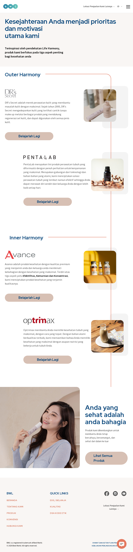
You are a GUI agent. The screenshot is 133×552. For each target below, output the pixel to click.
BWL (10, 493)
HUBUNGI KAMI (15, 526)
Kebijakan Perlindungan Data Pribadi (109, 546)
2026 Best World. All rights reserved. (22, 545)
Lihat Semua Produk (103, 458)
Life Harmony (50, 48)
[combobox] (120, 6)
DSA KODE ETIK (58, 513)
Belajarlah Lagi (29, 136)
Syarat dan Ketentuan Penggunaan (109, 543)
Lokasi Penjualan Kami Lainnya (97, 6)
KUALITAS (55, 506)
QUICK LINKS (59, 493)
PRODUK (11, 513)
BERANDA (12, 500)
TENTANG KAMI (15, 506)
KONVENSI (12, 519)
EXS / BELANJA (58, 500)
